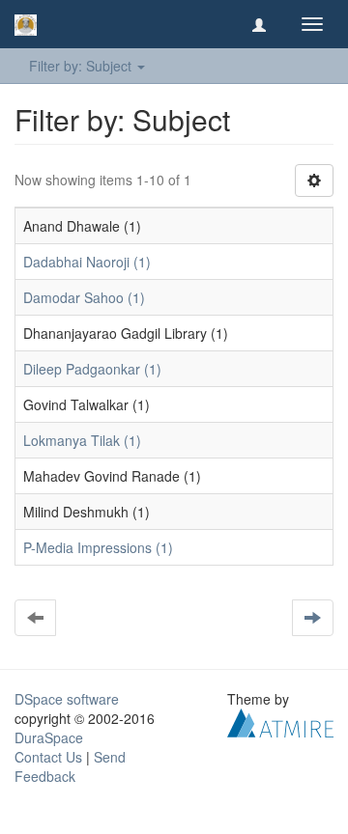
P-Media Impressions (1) (98, 547)
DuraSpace (48, 737)
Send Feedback (70, 766)
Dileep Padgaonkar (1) (92, 368)
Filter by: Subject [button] (82, 65)
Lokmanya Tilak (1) (82, 440)
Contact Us (48, 756)
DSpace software (66, 699)
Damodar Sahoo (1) (84, 297)
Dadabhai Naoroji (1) (87, 261)
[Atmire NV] (280, 721)
